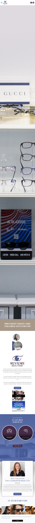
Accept (17, 520)
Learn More (17, 388)
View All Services (17, 445)
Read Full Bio (17, 494)
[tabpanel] (9, 432)
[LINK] (9, 425)
